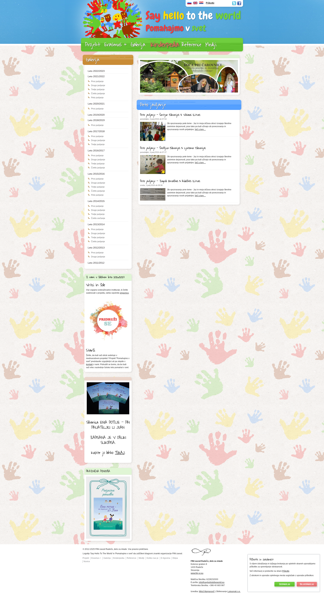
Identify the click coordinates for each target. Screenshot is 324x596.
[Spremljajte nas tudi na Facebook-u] (239, 3)
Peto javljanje (97, 97)
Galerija (138, 44)
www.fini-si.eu (197, 573)
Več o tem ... (200, 129)
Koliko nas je (152, 558)
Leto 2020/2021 (96, 103)
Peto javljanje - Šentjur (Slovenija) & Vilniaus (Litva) (170, 114)
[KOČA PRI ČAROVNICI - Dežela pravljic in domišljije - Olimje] (189, 92)
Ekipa (175, 558)
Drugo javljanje (98, 85)
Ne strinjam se (307, 584)
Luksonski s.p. (233, 591)
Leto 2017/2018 (96, 131)
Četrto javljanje (98, 93)
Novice (87, 561)
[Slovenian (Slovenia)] (189, 4)
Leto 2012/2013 (96, 247)
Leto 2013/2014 (96, 224)
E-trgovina (165, 558)
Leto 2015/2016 (96, 173)
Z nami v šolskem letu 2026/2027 (105, 277)
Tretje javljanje (98, 89)
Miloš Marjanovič (206, 591)
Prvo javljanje (97, 81)
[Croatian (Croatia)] (201, 4)
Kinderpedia (165, 45)
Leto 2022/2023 (96, 71)
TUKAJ (120, 452)
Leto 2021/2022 (96, 76)
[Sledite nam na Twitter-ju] (234, 3)
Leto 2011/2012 (96, 262)
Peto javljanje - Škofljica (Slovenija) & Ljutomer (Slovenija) (173, 148)
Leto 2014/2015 (96, 201)
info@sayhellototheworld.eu (211, 582)
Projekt (92, 44)
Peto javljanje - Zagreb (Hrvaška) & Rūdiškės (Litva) (170, 181)
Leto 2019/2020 (96, 114)
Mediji (211, 44)
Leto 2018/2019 (96, 120)
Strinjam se (284, 584)
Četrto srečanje (98, 218)
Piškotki (285, 571)
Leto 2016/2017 (96, 150)
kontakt (89, 364)
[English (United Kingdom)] (195, 4)
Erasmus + (115, 44)
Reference (191, 44)
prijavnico (124, 293)
